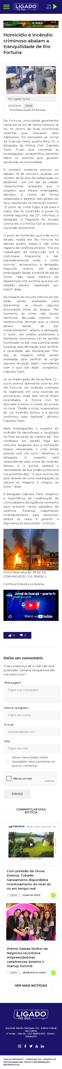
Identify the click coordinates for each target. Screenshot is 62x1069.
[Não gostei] (21, 635)
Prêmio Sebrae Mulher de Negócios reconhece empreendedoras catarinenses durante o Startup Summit (27, 957)
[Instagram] (19, 1046)
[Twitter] (31, 1046)
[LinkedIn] (42, 1046)
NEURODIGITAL (11, 1064)
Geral (14, 895)
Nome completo (16, 708)
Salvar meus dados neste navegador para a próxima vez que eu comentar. (34, 761)
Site (7, 741)
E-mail (9, 724)
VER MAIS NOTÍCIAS (31, 986)
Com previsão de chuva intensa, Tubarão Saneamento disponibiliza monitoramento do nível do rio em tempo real (29, 880)
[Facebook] (25, 1046)
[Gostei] (10, 635)
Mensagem (12, 682)
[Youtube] (36, 1046)
